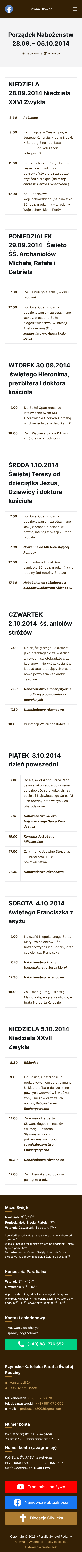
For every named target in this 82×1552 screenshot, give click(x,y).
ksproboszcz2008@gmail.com (40, 1409)
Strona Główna (41, 9)
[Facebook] (9, 9)
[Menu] (75, 9)
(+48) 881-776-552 (49, 1403)
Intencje (54, 53)
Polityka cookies (56, 1542)
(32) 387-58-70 (40, 1398)
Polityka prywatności (28, 1542)
